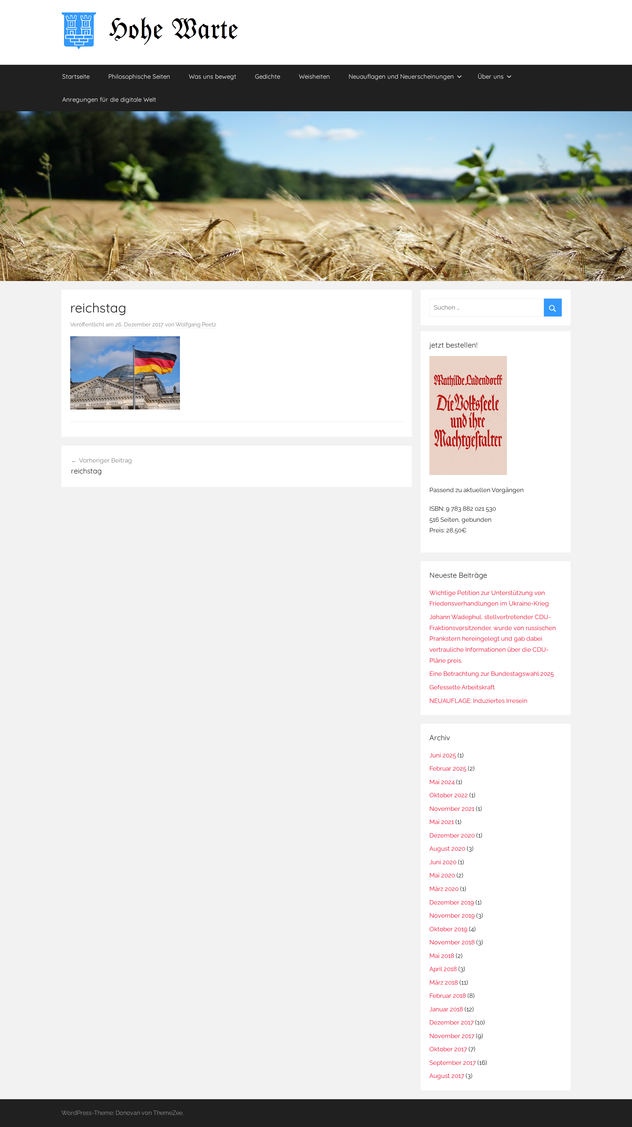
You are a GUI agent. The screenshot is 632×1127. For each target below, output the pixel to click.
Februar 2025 (447, 768)
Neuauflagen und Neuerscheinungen (401, 76)
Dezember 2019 (451, 902)
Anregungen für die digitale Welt (109, 99)
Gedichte (267, 76)
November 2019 (452, 915)
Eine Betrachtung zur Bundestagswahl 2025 (491, 673)
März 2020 (444, 888)
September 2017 (452, 1062)
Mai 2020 (442, 875)
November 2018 (452, 942)
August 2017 (446, 1075)
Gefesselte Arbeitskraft (462, 687)
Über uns (491, 76)
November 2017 (451, 1036)
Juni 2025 (442, 755)
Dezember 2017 (451, 1022)
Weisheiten (314, 76)
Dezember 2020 (452, 835)
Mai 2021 (441, 821)
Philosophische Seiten (139, 76)
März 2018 (443, 982)
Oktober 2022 (448, 795)
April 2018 (443, 969)
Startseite (76, 76)
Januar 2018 (446, 1009)
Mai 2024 (442, 782)
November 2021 (451, 808)
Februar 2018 (447, 995)
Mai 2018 (441, 955)
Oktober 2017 (448, 1049)
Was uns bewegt (212, 76)
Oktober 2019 (448, 929)
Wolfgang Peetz (196, 324)
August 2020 (447, 848)
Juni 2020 (442, 862)
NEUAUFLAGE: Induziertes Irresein (478, 700)
